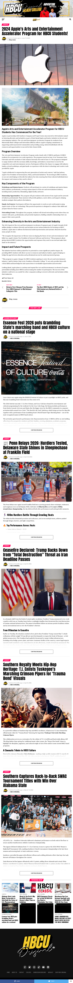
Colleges (28, 972)
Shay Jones (12, 40)
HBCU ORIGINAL (15, 338)
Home (8, 972)
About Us (14, 972)
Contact (21, 972)
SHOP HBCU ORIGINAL (60, 972)
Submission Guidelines (39, 972)
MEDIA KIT (50, 972)
